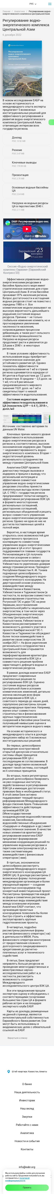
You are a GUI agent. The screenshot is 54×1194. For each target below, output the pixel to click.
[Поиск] (42, 4)
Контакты (27, 1149)
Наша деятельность (27, 1092)
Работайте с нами (27, 1124)
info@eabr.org (27, 1167)
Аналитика (19, 11)
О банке (27, 1084)
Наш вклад (27, 1108)
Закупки (27, 1116)
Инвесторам (27, 1100)
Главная (6, 11)
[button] (49, 4)
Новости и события (27, 1141)
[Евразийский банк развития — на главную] (12, 4)
